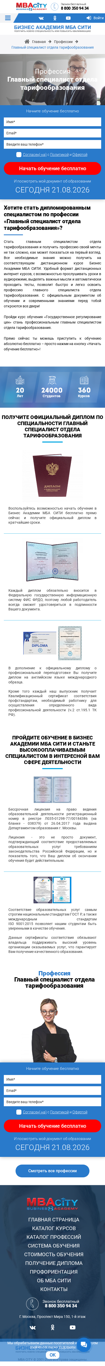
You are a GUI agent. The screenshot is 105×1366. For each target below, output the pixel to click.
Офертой (79, 155)
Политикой (59, 155)
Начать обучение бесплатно (52, 168)
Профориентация (54, 1272)
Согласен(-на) (35, 155)
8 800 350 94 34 (75, 8)
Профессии (63, 42)
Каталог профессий (54, 1237)
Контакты (54, 1289)
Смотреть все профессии (52, 1170)
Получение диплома (54, 1263)
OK (53, 1355)
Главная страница (53, 1220)
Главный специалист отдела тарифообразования (52, 47)
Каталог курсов (54, 1228)
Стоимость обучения (54, 1254)
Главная (39, 42)
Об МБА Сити (54, 1280)
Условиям (67, 1347)
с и (55, 155)
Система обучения (54, 1246)
